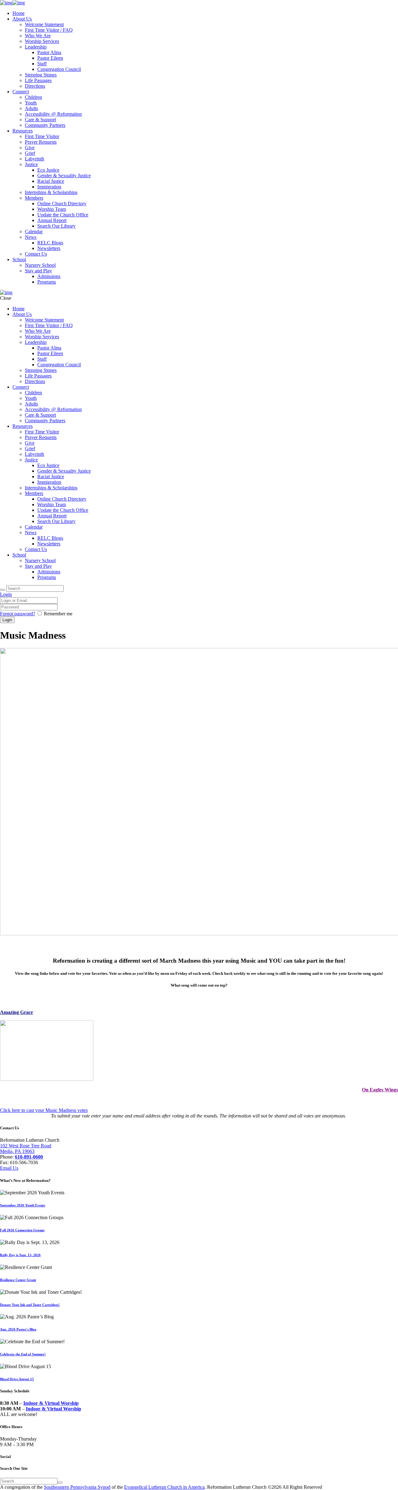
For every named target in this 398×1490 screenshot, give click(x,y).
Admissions (48, 276)
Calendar (34, 231)
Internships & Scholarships (51, 192)
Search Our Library (56, 226)
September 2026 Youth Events (22, 1205)
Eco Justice (48, 170)
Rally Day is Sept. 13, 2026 (20, 1255)
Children (33, 97)
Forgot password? (17, 613)
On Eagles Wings (380, 1089)
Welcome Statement (44, 24)
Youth (31, 102)
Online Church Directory (61, 203)
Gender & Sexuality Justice (64, 175)
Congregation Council (59, 69)
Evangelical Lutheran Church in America (164, 1487)
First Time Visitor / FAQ (49, 30)
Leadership (36, 46)
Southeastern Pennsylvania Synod (77, 1487)
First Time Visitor (42, 136)
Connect (20, 91)
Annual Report (52, 220)
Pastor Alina (49, 52)
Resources (22, 130)
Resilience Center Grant (18, 1280)
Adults (31, 108)
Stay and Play (38, 270)
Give (30, 147)
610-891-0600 (29, 1156)
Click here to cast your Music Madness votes (44, 1110)
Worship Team (51, 209)
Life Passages (38, 80)
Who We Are (38, 35)
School (19, 259)
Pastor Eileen (50, 58)
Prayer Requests (41, 142)
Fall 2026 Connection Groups (22, 1230)
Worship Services (42, 41)
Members (34, 198)
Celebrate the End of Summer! (23, 1354)
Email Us (9, 1168)
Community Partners (45, 125)
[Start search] (2, 590)
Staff (42, 63)
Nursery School (40, 265)
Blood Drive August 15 (17, 1379)
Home (18, 13)
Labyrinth (34, 158)
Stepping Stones (41, 74)
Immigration (49, 186)
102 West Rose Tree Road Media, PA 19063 (25, 1148)
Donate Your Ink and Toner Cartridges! (30, 1305)
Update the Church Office (62, 214)
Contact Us (36, 254)
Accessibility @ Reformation (53, 114)
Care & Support (40, 119)
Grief (30, 153)
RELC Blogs (50, 242)
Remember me (58, 613)
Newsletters (48, 248)
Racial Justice (50, 181)
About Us (22, 18)
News (30, 237)
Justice (31, 164)
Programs (46, 282)
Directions (35, 86)
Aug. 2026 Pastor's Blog (18, 1329)
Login (6, 594)
